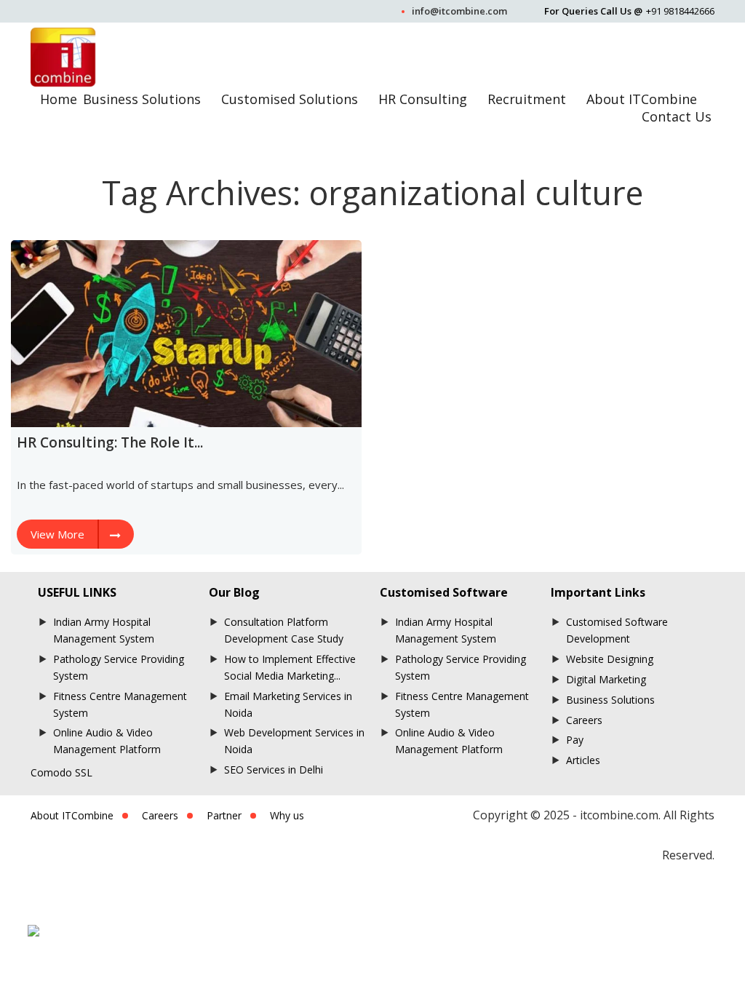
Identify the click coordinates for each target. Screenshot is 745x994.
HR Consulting (422, 99)
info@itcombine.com (459, 10)
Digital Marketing (606, 679)
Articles (583, 760)
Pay (574, 740)
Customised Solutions (289, 99)
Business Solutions (142, 99)
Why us (287, 815)
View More (57, 534)
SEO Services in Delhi (273, 769)
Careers (584, 720)
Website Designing (609, 659)
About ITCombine (641, 99)
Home (58, 99)
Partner (224, 815)
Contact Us (677, 116)
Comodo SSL (61, 772)
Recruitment (526, 99)
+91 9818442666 (680, 10)
